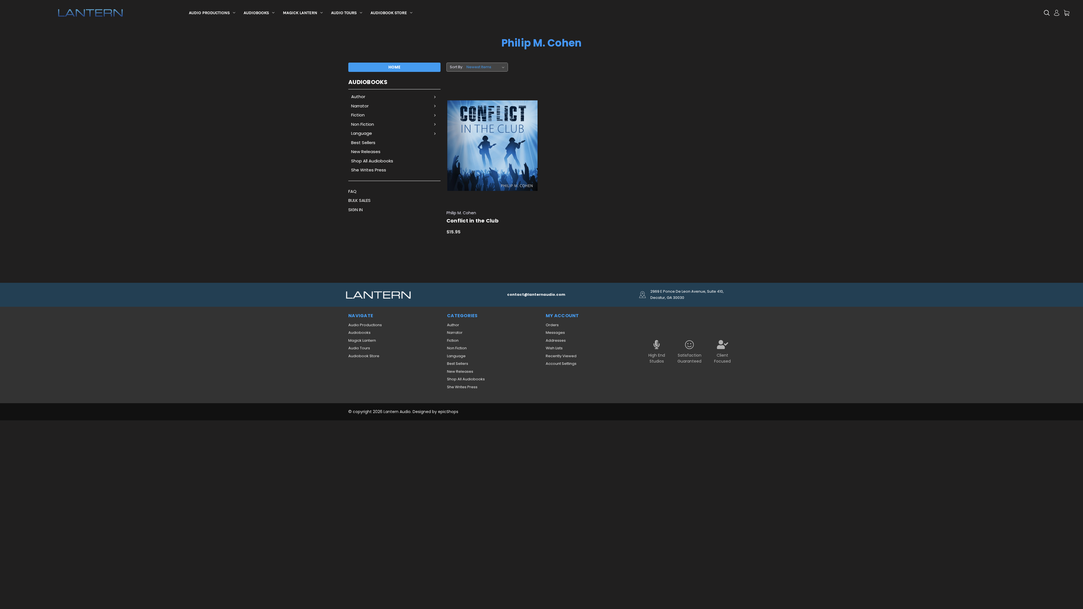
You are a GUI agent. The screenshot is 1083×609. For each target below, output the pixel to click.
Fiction (358, 115)
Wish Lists (554, 348)
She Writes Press (368, 170)
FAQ (352, 191)
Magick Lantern (300, 12)
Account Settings (561, 363)
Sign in (355, 210)
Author (358, 97)
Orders (552, 325)
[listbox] (487, 67)
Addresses (556, 340)
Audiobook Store (389, 12)
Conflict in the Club (472, 220)
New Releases (365, 152)
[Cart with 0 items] (1066, 13)
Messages (555, 332)
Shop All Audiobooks (372, 161)
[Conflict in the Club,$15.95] (492, 146)
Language (361, 133)
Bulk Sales (359, 200)
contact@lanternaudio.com (536, 294)
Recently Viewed (561, 356)
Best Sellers (363, 142)
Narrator (360, 106)
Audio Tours (344, 12)
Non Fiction (362, 124)
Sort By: (456, 67)
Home (394, 67)
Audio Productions (209, 12)
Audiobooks (256, 12)
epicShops (448, 411)
